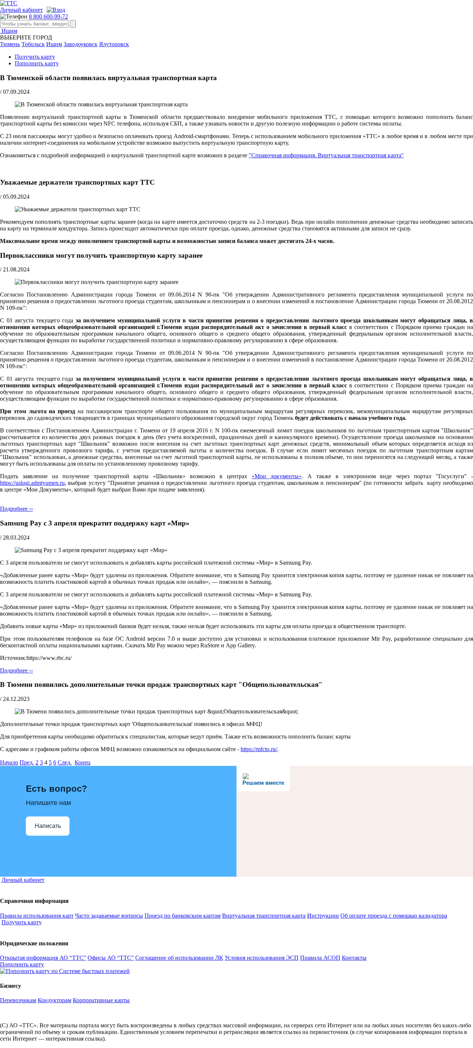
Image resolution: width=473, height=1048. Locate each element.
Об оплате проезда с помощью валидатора (393, 915)
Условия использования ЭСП (262, 958)
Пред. (27, 762)
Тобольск (33, 44)
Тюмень (10, 44)
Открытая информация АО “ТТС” (43, 958)
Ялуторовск (114, 44)
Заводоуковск (81, 44)
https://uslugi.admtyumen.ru (32, 483)
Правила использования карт (37, 915)
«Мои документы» (277, 476)
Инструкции (323, 915)
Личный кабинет (21, 10)
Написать (48, 826)
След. (65, 762)
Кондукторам (54, 1000)
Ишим (8, 31)
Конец (83, 762)
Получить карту (35, 57)
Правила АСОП (320, 958)
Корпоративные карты (101, 1000)
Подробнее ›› (16, 509)
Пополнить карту (37, 63)
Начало (9, 762)
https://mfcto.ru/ (259, 749)
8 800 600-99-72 (48, 16)
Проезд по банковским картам (182, 915)
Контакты (354, 958)
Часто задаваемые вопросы (109, 915)
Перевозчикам (18, 1000)
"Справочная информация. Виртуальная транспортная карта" (326, 155)
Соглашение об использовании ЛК (179, 958)
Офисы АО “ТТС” (111, 958)
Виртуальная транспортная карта (264, 915)
